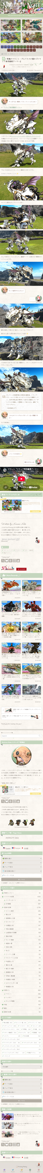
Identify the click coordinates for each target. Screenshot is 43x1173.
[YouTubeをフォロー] (18, 560)
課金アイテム (7, 553)
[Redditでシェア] (23, 570)
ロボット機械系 (29, 550)
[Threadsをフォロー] (10, 560)
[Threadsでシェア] (19, 570)
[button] (40, 736)
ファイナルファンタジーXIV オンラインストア (25, 136)
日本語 (26, 848)
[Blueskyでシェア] (16, 570)
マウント (6, 547)
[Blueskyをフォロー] (6, 560)
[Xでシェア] (12, 570)
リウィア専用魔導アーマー (12, 107)
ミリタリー (18, 550)
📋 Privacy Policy (21, 1167)
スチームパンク (8, 550)
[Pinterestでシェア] (27, 570)
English (8, 848)
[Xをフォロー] (3, 560)
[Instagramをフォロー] (14, 560)
